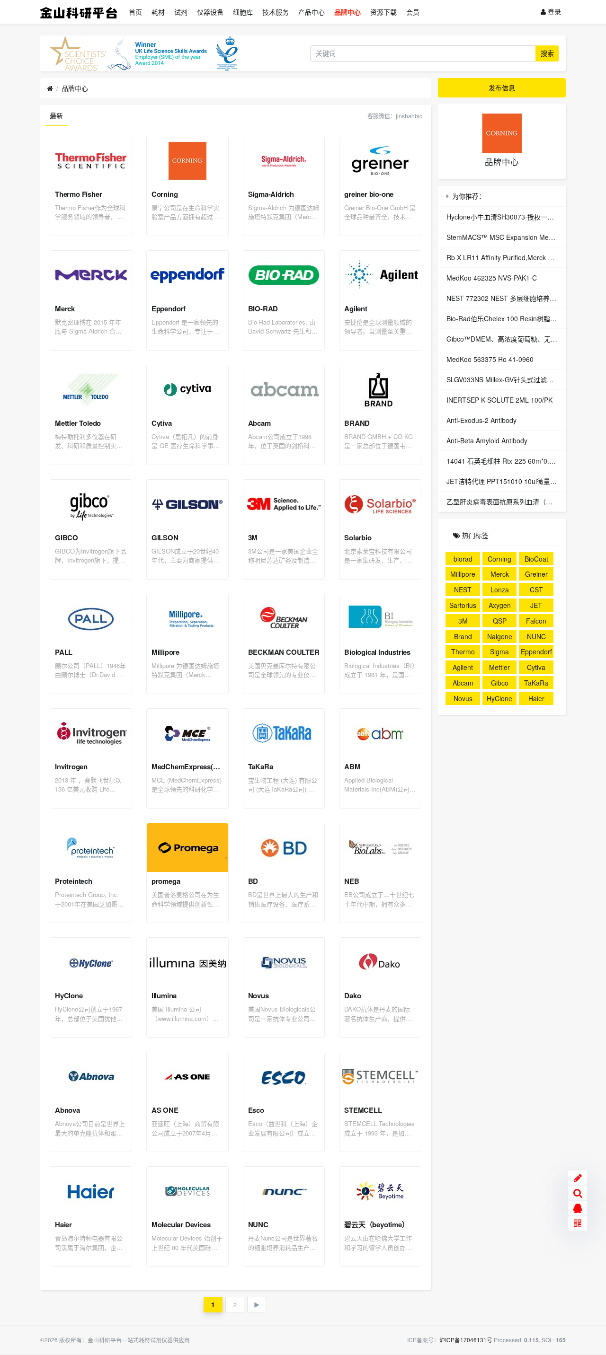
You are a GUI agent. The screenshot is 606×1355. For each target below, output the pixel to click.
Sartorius (462, 605)
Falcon (536, 620)
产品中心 (311, 12)
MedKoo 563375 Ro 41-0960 (490, 359)
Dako (352, 995)
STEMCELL (363, 1110)
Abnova (67, 1110)
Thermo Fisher (78, 194)
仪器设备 (210, 12)
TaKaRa (260, 766)
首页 (135, 12)
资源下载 (383, 12)
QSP (500, 620)
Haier (63, 1224)
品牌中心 (347, 12)
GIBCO (66, 537)
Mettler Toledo (78, 423)
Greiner (536, 574)
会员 (412, 12)
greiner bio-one (368, 194)
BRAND (357, 423)
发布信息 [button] (502, 87)
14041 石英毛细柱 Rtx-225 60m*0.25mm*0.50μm (520, 461)
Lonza (499, 589)
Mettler (499, 667)
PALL (63, 652)
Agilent (355, 308)
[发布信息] (577, 1178)
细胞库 (243, 12)
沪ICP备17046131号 (465, 1340)
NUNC (258, 1224)
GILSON (165, 537)
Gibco (499, 682)
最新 (56, 115)
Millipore (165, 652)
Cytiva (162, 423)
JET (536, 605)
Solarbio (357, 537)
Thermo (463, 651)
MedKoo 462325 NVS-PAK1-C (491, 277)
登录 (553, 11)
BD (253, 881)
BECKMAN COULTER (284, 652)
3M (253, 537)
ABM (352, 766)
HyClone (69, 995)
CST (536, 589)
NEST (463, 589)
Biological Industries (377, 652)
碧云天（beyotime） (376, 1224)
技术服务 (275, 12)
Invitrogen (71, 766)
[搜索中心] (577, 1193)
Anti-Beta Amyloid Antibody (486, 440)
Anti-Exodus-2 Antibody (481, 420)
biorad (463, 558)
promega (166, 881)
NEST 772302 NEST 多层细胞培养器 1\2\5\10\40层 (522, 298)
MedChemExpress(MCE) (191, 766)
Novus (258, 995)
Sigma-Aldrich (271, 194)
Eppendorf (169, 308)
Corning (165, 194)
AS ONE (165, 1110)
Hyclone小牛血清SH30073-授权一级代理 (506, 216)
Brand (463, 636)
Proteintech (73, 881)
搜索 (547, 53)
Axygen (500, 605)
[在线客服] (577, 1208)
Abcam (259, 423)
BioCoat (536, 558)
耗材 (158, 12)
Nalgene (499, 636)
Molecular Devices (181, 1224)
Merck (65, 308)
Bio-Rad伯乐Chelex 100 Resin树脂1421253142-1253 (526, 318)
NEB (351, 881)
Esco (256, 1110)
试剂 (180, 12)
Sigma (499, 651)
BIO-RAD (263, 308)
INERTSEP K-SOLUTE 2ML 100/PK (499, 400)
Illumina (164, 995)
